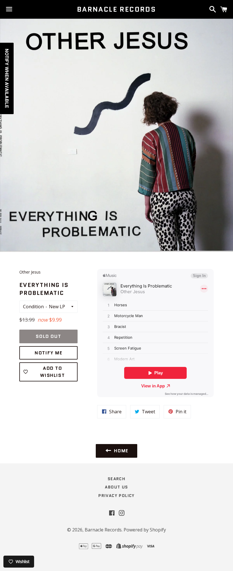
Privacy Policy (116, 495)
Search (116, 479)
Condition (33, 306)
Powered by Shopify (145, 530)
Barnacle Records (116, 9)
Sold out (48, 336)
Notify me (48, 353)
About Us (116, 487)
